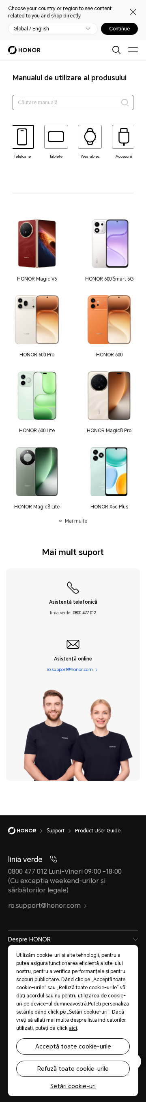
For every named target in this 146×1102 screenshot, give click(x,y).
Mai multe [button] (76, 521)
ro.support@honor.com (70, 669)
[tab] (22, 142)
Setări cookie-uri (73, 1086)
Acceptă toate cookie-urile (73, 1046)
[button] (37, 250)
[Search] (125, 102)
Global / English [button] (31, 29)
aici (73, 1028)
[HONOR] (27, 831)
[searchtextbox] (73, 102)
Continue (119, 29)
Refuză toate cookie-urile (73, 1069)
